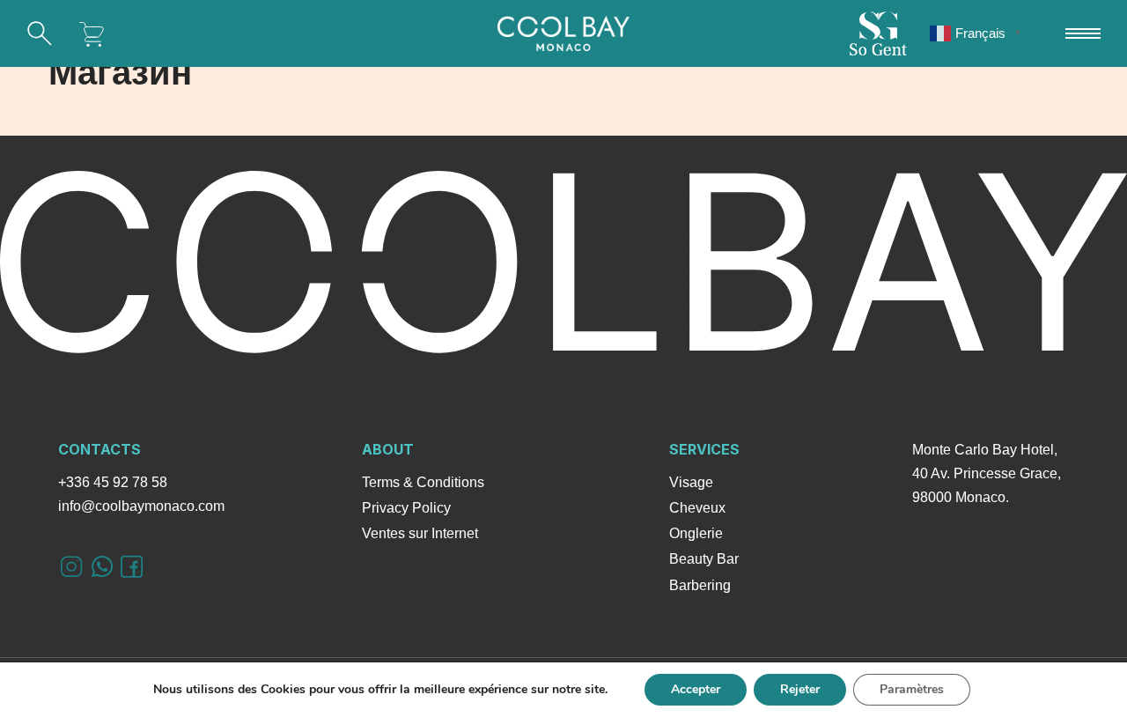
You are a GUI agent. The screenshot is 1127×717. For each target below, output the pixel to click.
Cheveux (697, 507)
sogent (878, 33)
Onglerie (696, 533)
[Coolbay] (563, 33)
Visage (691, 482)
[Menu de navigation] (1083, 33)
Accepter (695, 689)
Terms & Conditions (423, 482)
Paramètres (912, 689)
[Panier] (92, 33)
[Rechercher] (39, 33)
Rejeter (800, 689)
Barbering (700, 585)
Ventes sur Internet (420, 533)
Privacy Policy (406, 507)
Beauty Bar (704, 558)
